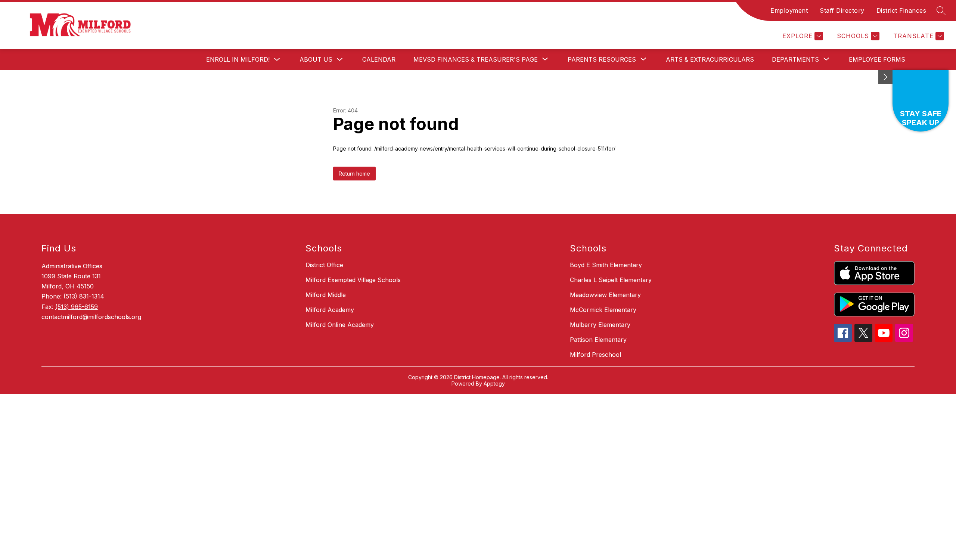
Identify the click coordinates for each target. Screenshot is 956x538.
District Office (324, 265)
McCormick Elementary (603, 309)
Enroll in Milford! (238, 59)
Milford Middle (325, 295)
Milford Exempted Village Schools (353, 280)
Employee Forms (877, 59)
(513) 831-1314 (83, 296)
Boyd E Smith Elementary (606, 265)
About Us (315, 59)
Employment (789, 10)
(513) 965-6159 (76, 306)
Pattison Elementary (598, 339)
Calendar (378, 59)
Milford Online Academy (339, 324)
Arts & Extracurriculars (710, 59)
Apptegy (494, 383)
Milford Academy (329, 309)
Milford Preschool (595, 354)
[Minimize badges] (885, 77)
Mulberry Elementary (600, 324)
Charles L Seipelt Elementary (611, 280)
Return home (354, 173)
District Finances (901, 10)
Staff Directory (842, 10)
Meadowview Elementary (605, 295)
